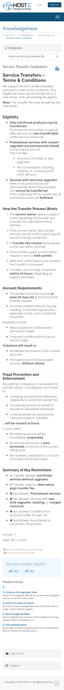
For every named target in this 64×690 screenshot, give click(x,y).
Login (39, 4)
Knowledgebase (25, 35)
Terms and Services (46, 35)
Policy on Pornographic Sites (21, 592)
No (31, 571)
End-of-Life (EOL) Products (19, 603)
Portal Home (8, 35)
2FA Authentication (16, 624)
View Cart (54, 4)
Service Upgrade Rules (17, 613)
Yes (15, 571)
